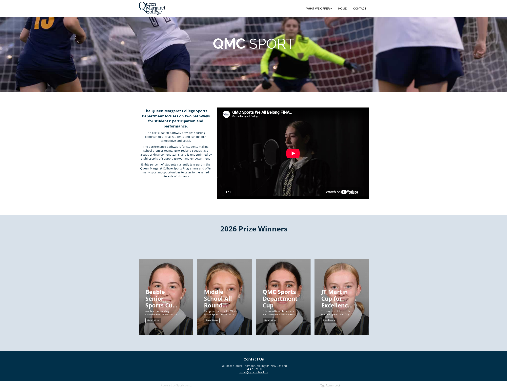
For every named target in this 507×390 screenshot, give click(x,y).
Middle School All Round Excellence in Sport (219, 298)
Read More (153, 320)
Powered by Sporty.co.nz (176, 385)
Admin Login (333, 385)
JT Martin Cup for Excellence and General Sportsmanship (339, 298)
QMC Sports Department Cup (280, 298)
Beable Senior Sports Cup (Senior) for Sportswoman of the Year (163, 298)
